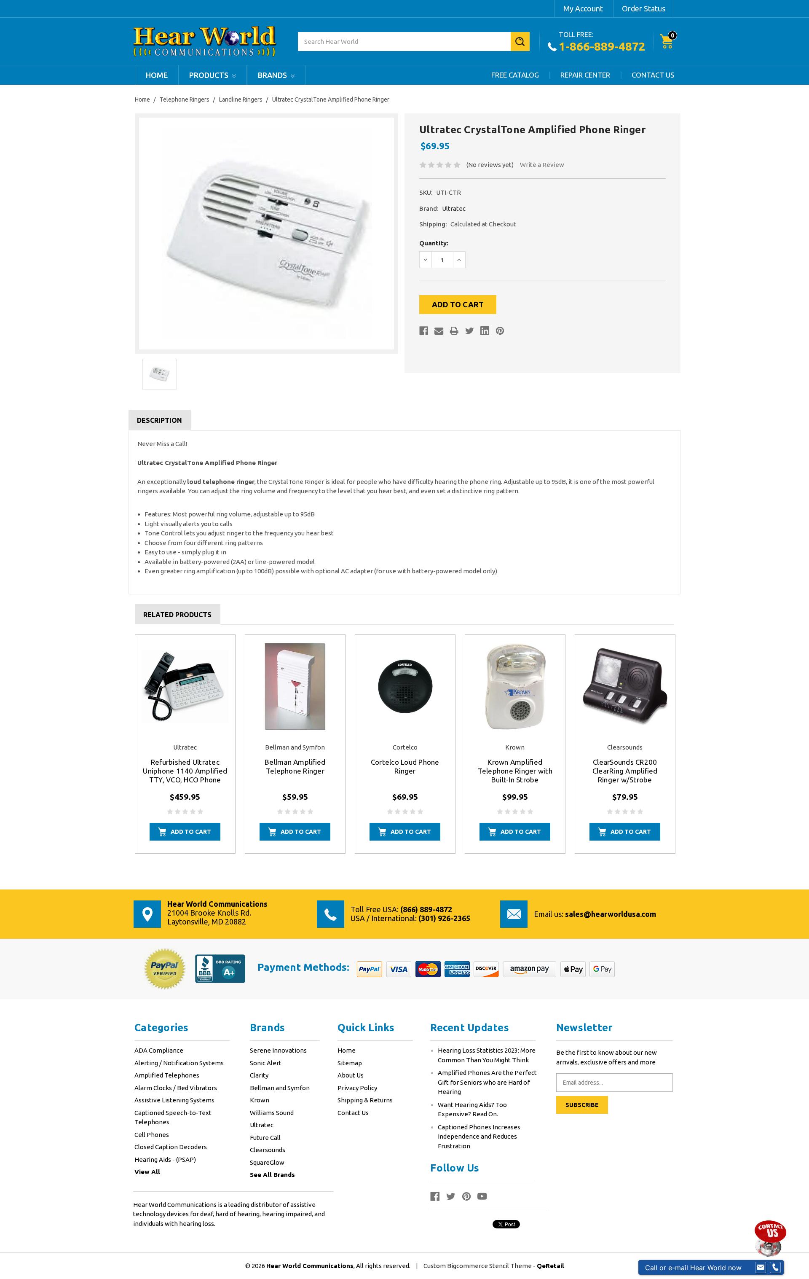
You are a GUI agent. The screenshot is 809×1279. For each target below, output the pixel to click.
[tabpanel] (185, 744)
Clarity (259, 1075)
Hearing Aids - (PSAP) (165, 1159)
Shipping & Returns (365, 1100)
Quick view (185, 686)
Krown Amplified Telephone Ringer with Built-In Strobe (515, 771)
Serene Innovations (278, 1050)
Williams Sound (272, 1112)
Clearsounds (267, 1149)
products (209, 75)
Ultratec (261, 1125)
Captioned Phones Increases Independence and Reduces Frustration (479, 1136)
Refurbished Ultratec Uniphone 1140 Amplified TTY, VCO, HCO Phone (185, 771)
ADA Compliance (158, 1050)
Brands (273, 75)
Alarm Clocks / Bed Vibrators (175, 1087)
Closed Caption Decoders (170, 1146)
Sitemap (350, 1063)
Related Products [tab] (177, 614)
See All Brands (272, 1174)
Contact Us (653, 75)
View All (147, 1171)
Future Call (265, 1137)
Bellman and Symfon (280, 1087)
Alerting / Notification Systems (179, 1063)
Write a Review (542, 164)
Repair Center (585, 75)
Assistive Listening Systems (174, 1100)
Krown (259, 1100)
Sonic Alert (265, 1063)
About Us (351, 1075)
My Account (583, 8)
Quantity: (433, 243)
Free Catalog (515, 75)
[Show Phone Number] (775, 1268)
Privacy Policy (357, 1087)
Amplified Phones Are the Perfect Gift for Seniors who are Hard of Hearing (487, 1082)
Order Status (643, 8)
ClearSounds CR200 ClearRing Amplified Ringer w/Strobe (625, 771)
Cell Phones (151, 1134)
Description (159, 420)
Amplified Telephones (166, 1075)
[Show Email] (760, 1268)
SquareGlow (267, 1162)
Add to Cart (191, 831)
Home (157, 75)
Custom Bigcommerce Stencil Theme (478, 1265)
